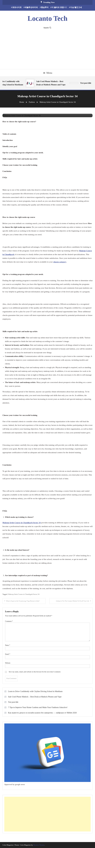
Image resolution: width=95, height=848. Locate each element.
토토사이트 (17, 7)
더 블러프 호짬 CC (59, 7)
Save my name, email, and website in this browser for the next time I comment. (35, 672)
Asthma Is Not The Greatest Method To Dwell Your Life (72, 601)
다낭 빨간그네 (76, 7)
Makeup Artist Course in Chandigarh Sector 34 (23, 594)
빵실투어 (44, 7)
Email (7, 654)
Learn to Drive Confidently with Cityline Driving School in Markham (35, 691)
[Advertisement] (47, 48)
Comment (9, 621)
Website (7, 663)
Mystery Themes (38, 845)
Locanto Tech (47, 18)
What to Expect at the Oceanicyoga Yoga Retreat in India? (23, 601)
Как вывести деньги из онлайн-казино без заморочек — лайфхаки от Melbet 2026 (42, 713)
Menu (49, 72)
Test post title (13, 702)
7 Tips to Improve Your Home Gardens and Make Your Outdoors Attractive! (38, 707)
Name (7, 645)
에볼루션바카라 (31, 7)
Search (46, 28)
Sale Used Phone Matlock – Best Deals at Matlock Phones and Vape (48, 83)
